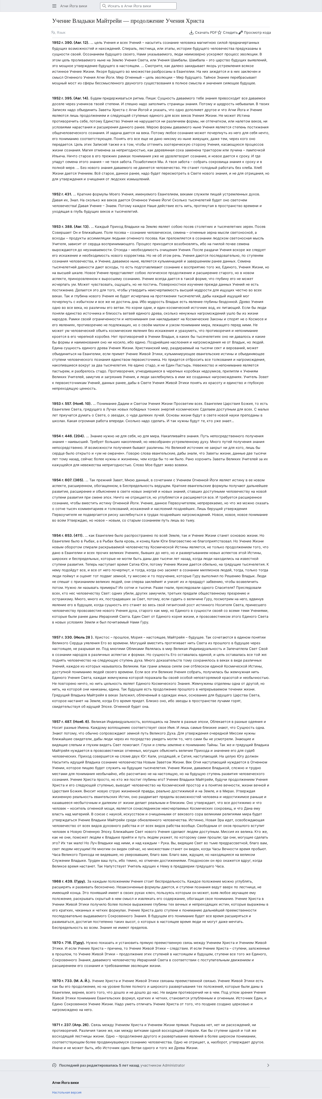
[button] (53, 6)
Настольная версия (66, 1092)
